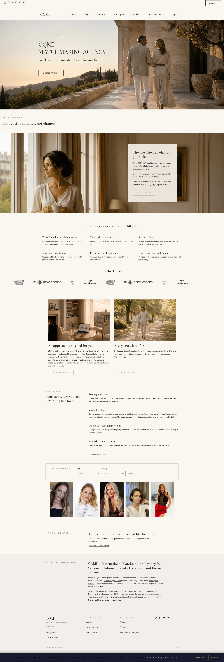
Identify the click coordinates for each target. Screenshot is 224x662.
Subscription (119, 14)
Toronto (91, 597)
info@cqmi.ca (52, 632)
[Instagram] (156, 617)
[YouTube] (164, 617)
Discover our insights (129, 632)
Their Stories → (127, 372)
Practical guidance (143, 597)
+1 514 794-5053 (53, 637)
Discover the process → (98, 455)
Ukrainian (108, 581)
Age (78, 469)
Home (73, 14)
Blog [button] (86, 14)
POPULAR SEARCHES (55, 647)
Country (104, 469)
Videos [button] (101, 14)
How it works (92, 627)
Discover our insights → (99, 545)
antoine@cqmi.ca (60, 372)
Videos (123, 627)
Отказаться (199, 657)
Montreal (102, 597)
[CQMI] (45, 14)
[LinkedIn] (169, 617)
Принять (214, 657)
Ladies (136, 14)
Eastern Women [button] (154, 14)
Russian (117, 581)
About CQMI (91, 632)
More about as (144, 193)
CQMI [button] (174, 14)
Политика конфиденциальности (162, 657)
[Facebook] (159, 617)
